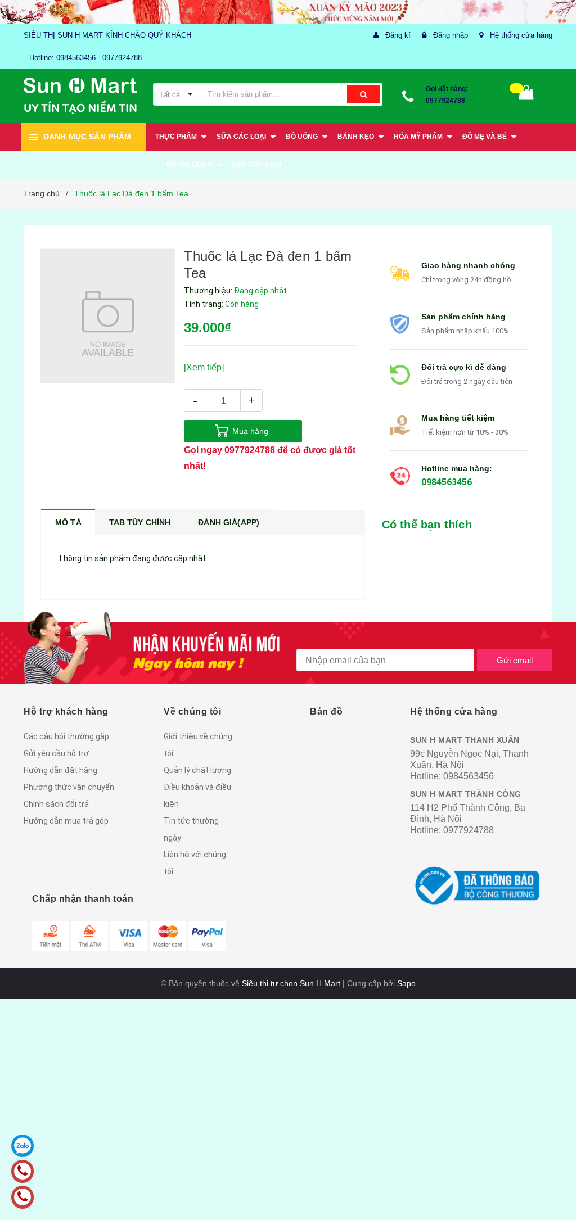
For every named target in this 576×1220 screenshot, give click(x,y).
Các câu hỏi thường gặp (66, 736)
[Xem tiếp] (204, 367)
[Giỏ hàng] (526, 95)
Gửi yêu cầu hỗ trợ (56, 753)
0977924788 (445, 101)
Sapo (406, 983)
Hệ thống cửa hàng (521, 35)
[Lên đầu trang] (550, 1186)
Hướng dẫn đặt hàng (60, 770)
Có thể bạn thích (427, 524)
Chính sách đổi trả (56, 803)
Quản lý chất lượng (197, 770)
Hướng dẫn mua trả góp (66, 820)
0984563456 (446, 482)
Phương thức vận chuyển (69, 787)
